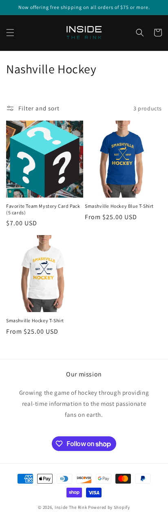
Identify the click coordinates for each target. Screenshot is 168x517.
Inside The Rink (71, 507)
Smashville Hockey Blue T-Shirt (119, 206)
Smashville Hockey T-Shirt (35, 320)
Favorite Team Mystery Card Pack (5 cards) (43, 209)
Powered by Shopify (109, 507)
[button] (10, 33)
